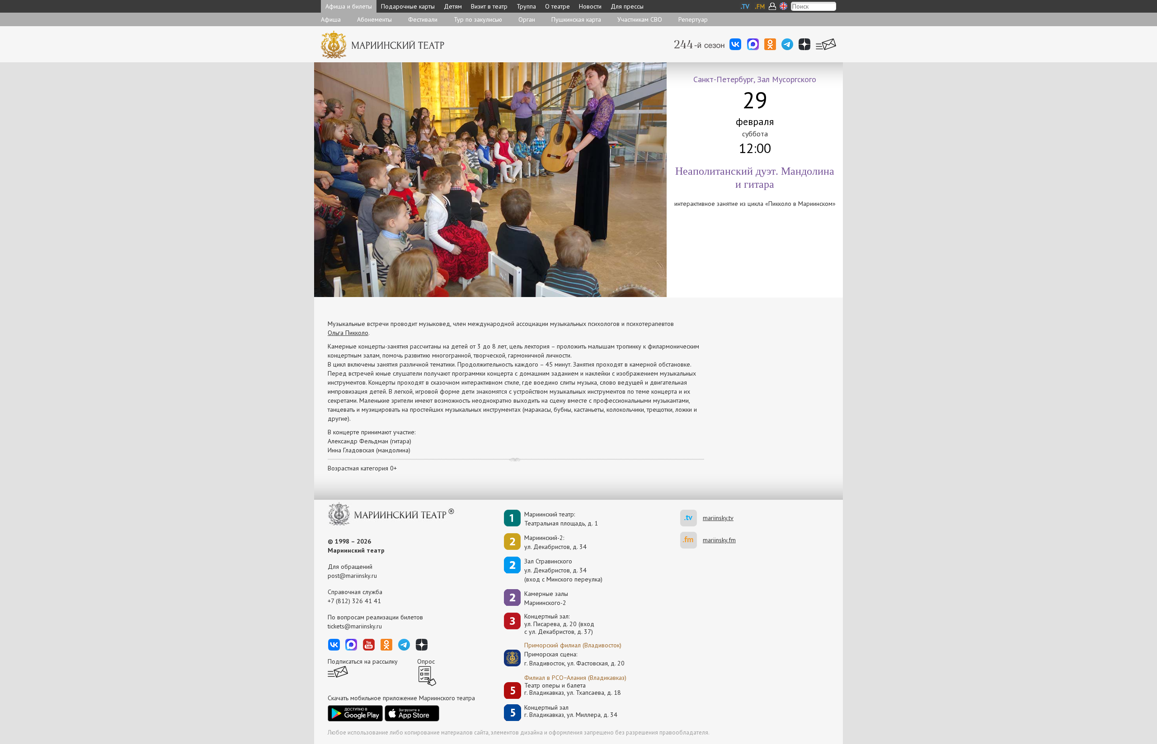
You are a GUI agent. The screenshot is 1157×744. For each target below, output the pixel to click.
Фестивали (422, 19)
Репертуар (693, 19)
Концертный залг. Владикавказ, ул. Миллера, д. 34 (570, 711)
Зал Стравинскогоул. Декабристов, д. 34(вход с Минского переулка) (563, 570)
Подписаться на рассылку (363, 661)
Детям (453, 6)
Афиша (331, 19)
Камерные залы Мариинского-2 (546, 598)
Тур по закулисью (478, 19)
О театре (557, 6)
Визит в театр (489, 6)
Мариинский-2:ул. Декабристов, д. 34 (555, 542)
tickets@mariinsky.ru (355, 626)
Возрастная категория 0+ (362, 468)
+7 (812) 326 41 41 (354, 601)
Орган (526, 19)
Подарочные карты (408, 6)
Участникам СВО (639, 19)
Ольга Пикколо (348, 333)
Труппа (526, 6)
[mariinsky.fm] (691, 540)
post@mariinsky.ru (352, 576)
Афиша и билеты (348, 6)
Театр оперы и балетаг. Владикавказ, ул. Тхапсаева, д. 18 (572, 689)
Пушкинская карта (576, 19)
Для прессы (627, 6)
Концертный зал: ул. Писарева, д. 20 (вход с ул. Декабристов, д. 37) (559, 624)
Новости (590, 6)
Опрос (426, 661)
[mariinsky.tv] (691, 518)
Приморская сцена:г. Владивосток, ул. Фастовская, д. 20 (565, 658)
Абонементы (374, 19)
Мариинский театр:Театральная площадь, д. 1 (561, 518)
